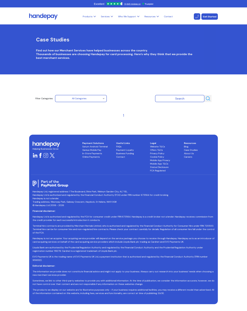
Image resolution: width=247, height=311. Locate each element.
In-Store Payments (92, 153)
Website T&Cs (157, 146)
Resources (150, 16)
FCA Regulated (158, 170)
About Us (189, 153)
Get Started (209, 16)
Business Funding (125, 153)
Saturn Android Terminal (95, 146)
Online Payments (91, 156)
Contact (168, 16)
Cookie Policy (157, 156)
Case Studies (191, 150)
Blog (186, 146)
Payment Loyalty (125, 150)
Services (105, 16)
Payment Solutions (93, 143)
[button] (95, 16)
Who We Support (127, 16)
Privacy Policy (157, 153)
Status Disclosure (159, 167)
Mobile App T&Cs (159, 163)
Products (87, 16)
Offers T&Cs (156, 150)
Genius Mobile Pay (91, 150)
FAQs (118, 146)
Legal (153, 143)
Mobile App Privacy (160, 160)
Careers (188, 156)
